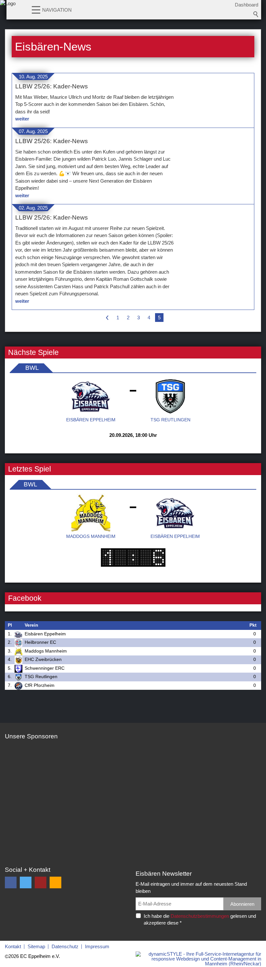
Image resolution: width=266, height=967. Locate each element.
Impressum (97, 946)
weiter (22, 118)
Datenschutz (65, 946)
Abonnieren (242, 904)
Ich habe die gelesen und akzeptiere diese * (200, 919)
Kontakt (13, 946)
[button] (36, 9)
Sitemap (36, 946)
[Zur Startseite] (8, 11)
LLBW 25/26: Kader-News (51, 86)
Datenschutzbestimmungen (200, 916)
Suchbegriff (256, 14)
